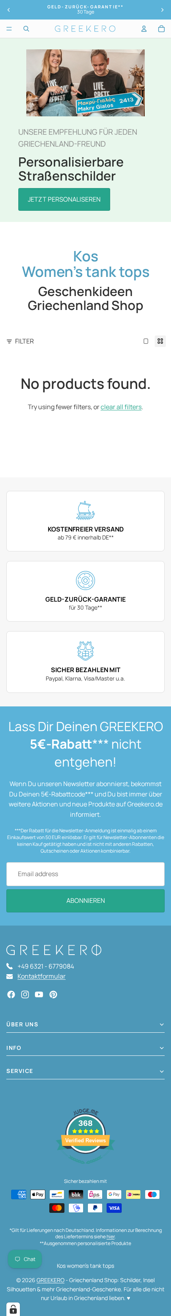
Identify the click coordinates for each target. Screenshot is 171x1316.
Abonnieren (85, 900)
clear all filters (121, 406)
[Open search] (26, 28)
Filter (24, 341)
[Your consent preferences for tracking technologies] (13, 1309)
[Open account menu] (144, 28)
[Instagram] (25, 994)
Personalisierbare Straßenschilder (71, 168)
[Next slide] (162, 10)
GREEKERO (50, 1280)
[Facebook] (11, 994)
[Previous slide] (8, 10)
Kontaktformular (41, 976)
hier (111, 1236)
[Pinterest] (53, 994)
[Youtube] (39, 994)
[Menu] (9, 29)
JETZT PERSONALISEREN (64, 199)
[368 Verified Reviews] (85, 1167)
